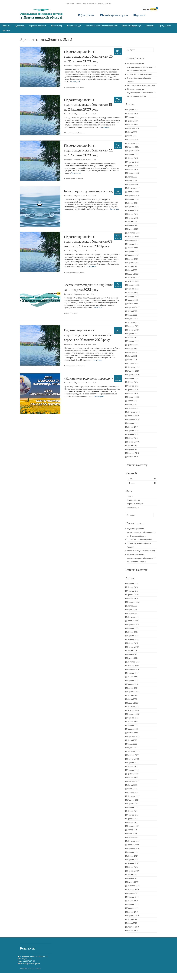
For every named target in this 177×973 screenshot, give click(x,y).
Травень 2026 (132, 121)
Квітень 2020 (132, 393)
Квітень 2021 (132, 349)
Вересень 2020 (133, 375)
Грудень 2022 (132, 274)
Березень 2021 (133, 352)
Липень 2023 (132, 248)
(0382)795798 (88, 15)
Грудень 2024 (132, 184)
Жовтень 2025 (133, 147)
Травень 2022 (132, 300)
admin (70, 66)
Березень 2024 (133, 218)
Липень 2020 (132, 382)
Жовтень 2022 (133, 281)
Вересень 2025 (133, 151)
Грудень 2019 (132, 408)
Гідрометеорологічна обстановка (74, 87)
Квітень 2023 (132, 259)
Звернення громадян (71, 313)
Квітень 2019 (132, 438)
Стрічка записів (133, 500)
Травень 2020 (132, 390)
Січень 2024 (132, 225)
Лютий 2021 (132, 356)
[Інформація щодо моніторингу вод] (40, 206)
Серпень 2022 (132, 289)
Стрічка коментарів (135, 504)
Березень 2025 (133, 173)
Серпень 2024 (132, 199)
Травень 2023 (132, 255)
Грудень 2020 (132, 363)
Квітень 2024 (132, 214)
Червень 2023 (132, 251)
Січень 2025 (132, 181)
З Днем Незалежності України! (139, 74)
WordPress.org (133, 507)
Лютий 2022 (132, 311)
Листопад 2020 (133, 367)
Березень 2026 (133, 128)
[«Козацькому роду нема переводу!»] (40, 393)
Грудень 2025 (132, 140)
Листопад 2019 (133, 412)
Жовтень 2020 (133, 371)
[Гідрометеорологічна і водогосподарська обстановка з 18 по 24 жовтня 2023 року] (40, 115)
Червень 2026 (132, 117)
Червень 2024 (132, 207)
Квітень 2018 (132, 457)
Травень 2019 (132, 434)
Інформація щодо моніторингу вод (141, 85)
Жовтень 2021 (133, 326)
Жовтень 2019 (133, 416)
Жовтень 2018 (133, 453)
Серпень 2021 (132, 334)
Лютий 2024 (132, 222)
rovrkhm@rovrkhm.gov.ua (115, 15)
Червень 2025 (132, 162)
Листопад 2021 (133, 322)
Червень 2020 (132, 386)
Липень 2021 (132, 337)
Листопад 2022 (133, 278)
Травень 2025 (132, 166)
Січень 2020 (132, 405)
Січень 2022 (132, 315)
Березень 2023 (133, 263)
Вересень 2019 (133, 419)
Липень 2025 (132, 158)
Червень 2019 (132, 431)
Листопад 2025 (133, 143)
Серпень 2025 (132, 154)
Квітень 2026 (132, 125)
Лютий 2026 (132, 132)
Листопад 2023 (133, 233)
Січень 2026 (132, 136)
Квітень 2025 (132, 169)
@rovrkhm (141, 15)
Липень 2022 (132, 293)
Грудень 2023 (132, 229)
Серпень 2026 (132, 110)
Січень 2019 (132, 449)
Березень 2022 (133, 307)
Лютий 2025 (132, 177)
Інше (87, 294)
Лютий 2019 (132, 446)
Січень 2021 (132, 360)
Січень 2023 (132, 270)
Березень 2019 (133, 442)
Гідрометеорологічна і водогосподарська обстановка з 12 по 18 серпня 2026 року (141, 92)
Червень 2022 (132, 296)
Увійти (130, 496)
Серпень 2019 (132, 423)
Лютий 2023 (132, 266)
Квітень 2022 (132, 304)
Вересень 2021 (133, 330)
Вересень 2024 (133, 196)
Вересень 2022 (133, 285)
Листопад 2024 (133, 188)
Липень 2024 (132, 203)
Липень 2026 (132, 113)
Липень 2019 (132, 427)
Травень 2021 (132, 345)
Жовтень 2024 (133, 192)
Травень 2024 (132, 210)
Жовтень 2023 (133, 237)
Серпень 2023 (132, 244)
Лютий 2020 (132, 401)
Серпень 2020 (132, 378)
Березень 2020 (133, 397)
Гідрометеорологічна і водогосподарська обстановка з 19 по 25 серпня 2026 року (141, 67)
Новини (88, 66)
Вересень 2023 (133, 240)
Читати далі (75, 81)
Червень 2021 (132, 341)
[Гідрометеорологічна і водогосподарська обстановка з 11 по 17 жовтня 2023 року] (40, 160)
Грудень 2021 (132, 319)
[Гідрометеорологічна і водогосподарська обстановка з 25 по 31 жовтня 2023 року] (40, 67)
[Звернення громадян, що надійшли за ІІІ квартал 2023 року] (40, 300)
